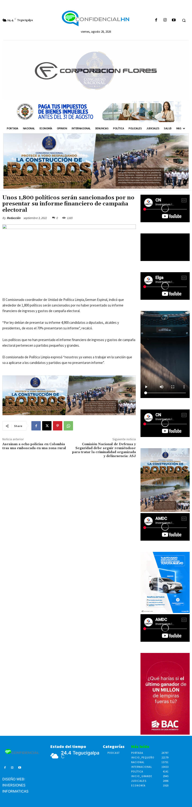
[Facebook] (156, 20)
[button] (184, 20)
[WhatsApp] (68, 425)
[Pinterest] (57, 425)
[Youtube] (173, 20)
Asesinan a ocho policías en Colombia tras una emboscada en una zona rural (34, 446)
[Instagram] (165, 20)
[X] (47, 425)
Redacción (13, 218)
